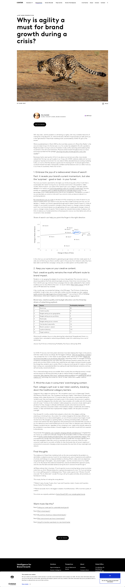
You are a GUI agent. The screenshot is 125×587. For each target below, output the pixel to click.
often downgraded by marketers (81, 355)
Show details (25, 584)
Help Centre (59, 2)
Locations (82, 567)
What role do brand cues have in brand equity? (51, 518)
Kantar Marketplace (70, 2)
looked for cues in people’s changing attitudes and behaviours (63, 433)
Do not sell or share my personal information (110, 581)
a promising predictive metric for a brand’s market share (66, 188)
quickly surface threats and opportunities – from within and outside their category (63, 436)
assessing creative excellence (66, 375)
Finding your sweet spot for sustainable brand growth (53, 507)
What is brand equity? (43, 511)
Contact (103, 2)
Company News (84, 570)
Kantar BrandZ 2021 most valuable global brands (70, 494)
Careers (97, 2)
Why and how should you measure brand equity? (51, 515)
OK (110, 575)
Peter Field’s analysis (77, 285)
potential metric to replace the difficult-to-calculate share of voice (61, 190)
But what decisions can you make (43, 199)
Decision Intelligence (55, 570)
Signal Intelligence (55, 567)
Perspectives (39, 2)
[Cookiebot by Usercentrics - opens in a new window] (12, 584)
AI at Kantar (85, 2)
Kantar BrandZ (49, 2)
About (91, 2)
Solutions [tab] (28, 2)
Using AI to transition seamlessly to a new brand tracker (53, 522)
